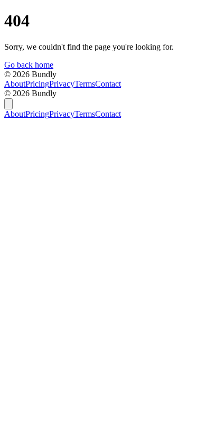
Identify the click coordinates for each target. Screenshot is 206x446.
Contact (108, 83)
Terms (84, 83)
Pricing (37, 83)
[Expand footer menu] (8, 103)
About (14, 83)
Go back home (28, 64)
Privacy (61, 83)
